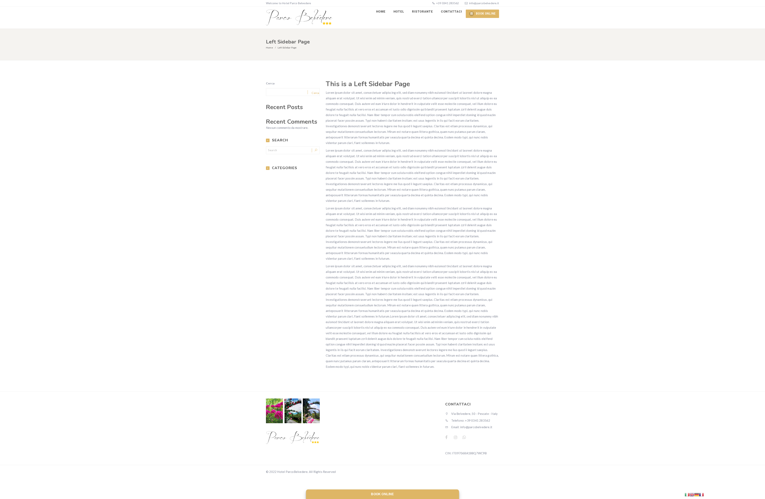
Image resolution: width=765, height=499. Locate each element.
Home (380, 11)
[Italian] (687, 494)
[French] (701, 494)
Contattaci (451, 11)
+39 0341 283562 (447, 3)
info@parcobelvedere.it (484, 3)
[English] (691, 494)
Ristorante (422, 11)
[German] (696, 494)
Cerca (270, 83)
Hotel (398, 11)
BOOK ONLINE (486, 13)
